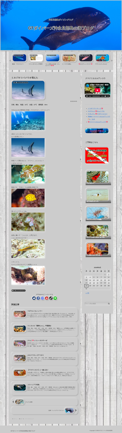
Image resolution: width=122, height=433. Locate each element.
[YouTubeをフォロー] (47, 298)
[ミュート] (105, 96)
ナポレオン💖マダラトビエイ (97, 114)
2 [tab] (61, 71)
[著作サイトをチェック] (34, 298)
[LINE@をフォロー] (55, 298)
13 (97, 280)
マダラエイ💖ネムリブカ (96, 111)
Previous (10, 61)
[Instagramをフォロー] (42, 298)
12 (94, 280)
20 (97, 283)
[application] (97, 90)
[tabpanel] (19, 60)
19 (94, 283)
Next (112, 61)
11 (90, 280)
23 (109, 283)
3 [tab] (63, 71)
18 (90, 283)
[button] (108, 304)
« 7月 (87, 293)
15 (105, 280)
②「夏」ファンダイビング (19, 290)
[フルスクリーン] (108, 96)
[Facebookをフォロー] (38, 298)
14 (101, 280)
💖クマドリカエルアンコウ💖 (98, 122)
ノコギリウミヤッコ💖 (95, 108)
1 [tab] (58, 71)
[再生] (87, 96)
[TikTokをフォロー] (51, 298)
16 (109, 280)
